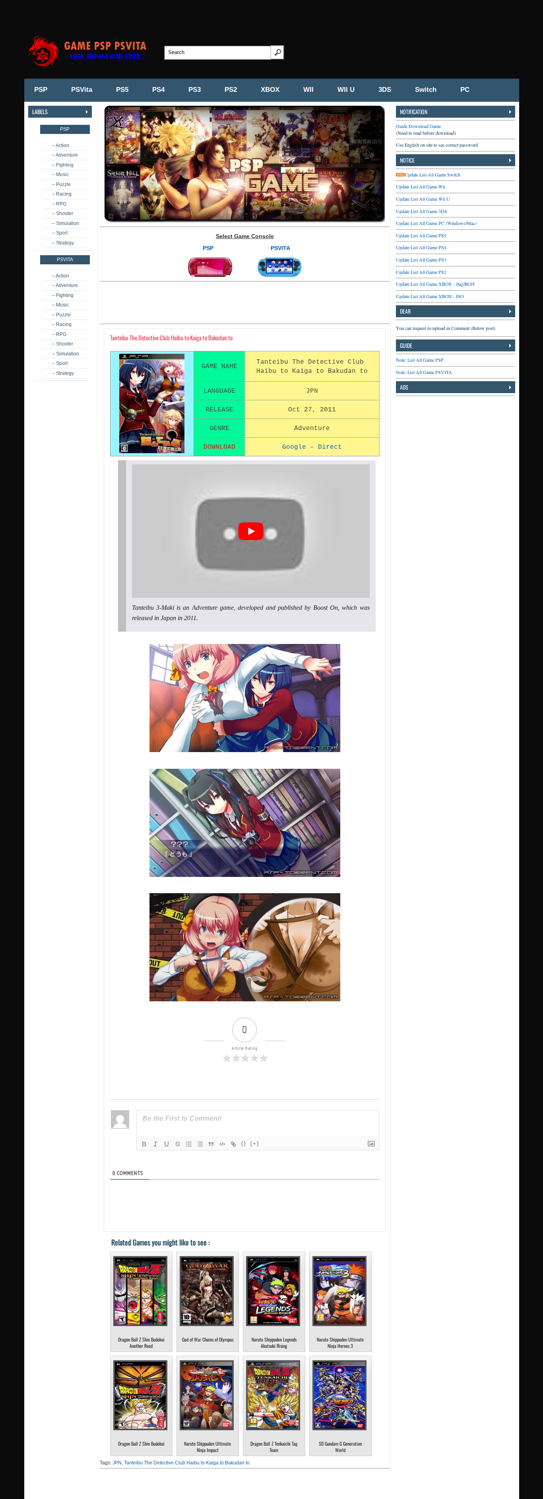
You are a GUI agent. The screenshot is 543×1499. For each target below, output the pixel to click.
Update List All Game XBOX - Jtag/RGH (435, 284)
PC (464, 89)
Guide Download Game (418, 126)
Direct (330, 447)
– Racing (62, 194)
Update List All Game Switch (432, 174)
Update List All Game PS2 (421, 272)
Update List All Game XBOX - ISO (430, 296)
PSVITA (280, 248)
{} (243, 1143)
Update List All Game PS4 (421, 247)
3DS (384, 89)
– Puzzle (61, 184)
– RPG (59, 204)
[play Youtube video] (251, 531)
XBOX (270, 89)
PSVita (81, 89)
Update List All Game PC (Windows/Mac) (436, 223)
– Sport (60, 233)
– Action (60, 145)
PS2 (231, 89)
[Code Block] (222, 1144)
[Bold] (144, 1144)
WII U (346, 89)
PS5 (122, 89)
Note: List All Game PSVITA (424, 372)
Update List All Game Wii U (423, 199)
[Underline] (166, 1144)
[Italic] (155, 1144)
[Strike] (177, 1144)
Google (294, 447)
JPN (117, 1463)
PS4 (158, 89)
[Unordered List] (200, 1144)
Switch (425, 89)
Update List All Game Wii (420, 186)
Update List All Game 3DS (421, 211)
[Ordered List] (188, 1144)
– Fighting (63, 165)
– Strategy (63, 243)
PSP (40, 89)
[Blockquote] (211, 1144)
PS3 (194, 89)
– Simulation (65, 223)
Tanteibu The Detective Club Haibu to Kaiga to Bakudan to (187, 1463)
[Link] (233, 1144)
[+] (254, 1143)
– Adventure (65, 155)
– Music (60, 174)
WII (308, 89)
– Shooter (62, 213)
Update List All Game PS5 (421, 235)
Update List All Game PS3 (421, 259)
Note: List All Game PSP (420, 360)
